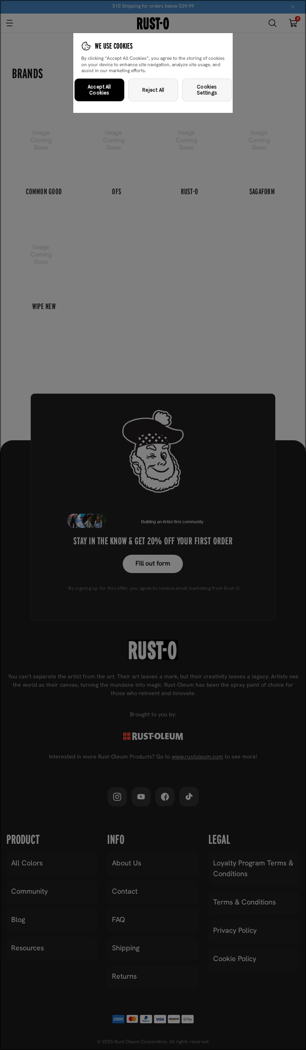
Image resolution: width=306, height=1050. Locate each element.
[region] (153, 525)
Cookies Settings (207, 90)
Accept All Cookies (99, 90)
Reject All (153, 90)
